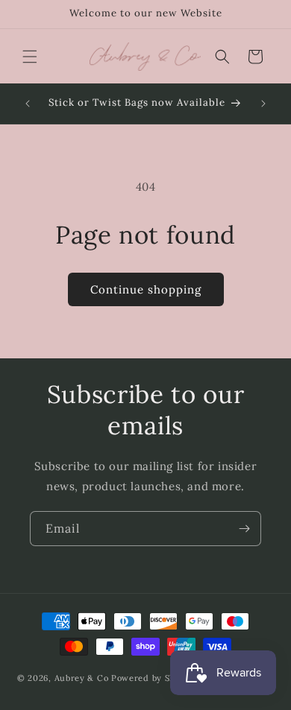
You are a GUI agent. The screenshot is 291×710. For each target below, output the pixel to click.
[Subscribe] (244, 528)
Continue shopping (145, 289)
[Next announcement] (263, 103)
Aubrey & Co (81, 678)
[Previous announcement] (27, 103)
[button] (29, 56)
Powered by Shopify (154, 678)
